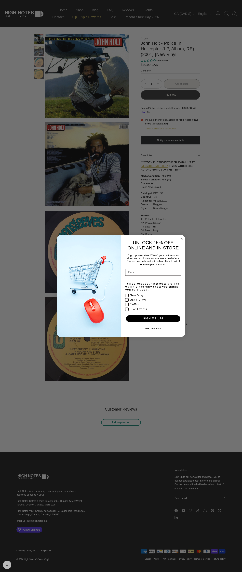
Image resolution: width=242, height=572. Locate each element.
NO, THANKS (153, 329)
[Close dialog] (182, 239)
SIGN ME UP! (153, 318)
